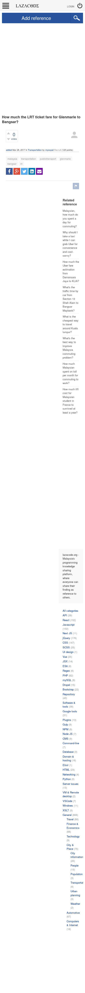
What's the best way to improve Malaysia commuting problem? (69, 348)
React (66, 620)
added (9, 149)
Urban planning (75, 893)
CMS (65, 738)
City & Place (70, 847)
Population (77, 874)
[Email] (39, 171)
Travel (70, 819)
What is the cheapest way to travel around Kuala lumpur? (70, 324)
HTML (66, 769)
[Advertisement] (42, 68)
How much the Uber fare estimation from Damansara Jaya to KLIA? (71, 271)
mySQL (67, 680)
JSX (65, 661)
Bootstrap (68, 689)
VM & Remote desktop (71, 794)
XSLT (66, 810)
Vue (65, 657)
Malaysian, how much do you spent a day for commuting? (70, 218)
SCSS (66, 647)
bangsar (12, 163)
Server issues (70, 784)
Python (67, 779)
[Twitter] (24, 171)
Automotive (73, 913)
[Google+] (16, 171)
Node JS (68, 734)
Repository (69, 694)
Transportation (35, 149)
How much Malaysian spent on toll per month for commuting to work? (70, 373)
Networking (69, 774)
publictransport (48, 158)
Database (68, 752)
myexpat (49, 149)
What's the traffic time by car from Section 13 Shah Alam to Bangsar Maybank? (70, 298)
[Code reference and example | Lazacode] (27, 5)
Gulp (65, 724)
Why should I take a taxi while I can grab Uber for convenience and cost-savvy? (70, 243)
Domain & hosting (68, 758)
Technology (73, 836)
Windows (68, 805)
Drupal (66, 685)
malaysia (12, 158)
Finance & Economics (73, 826)
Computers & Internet (73, 923)
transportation (28, 158)
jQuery (66, 638)
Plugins (67, 720)
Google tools (70, 711)
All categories (70, 611)
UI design (68, 652)
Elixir (65, 765)
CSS (65, 642)
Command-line (71, 743)
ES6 (65, 666)
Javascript (69, 624)
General (67, 815)
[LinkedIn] (31, 171)
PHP (65, 675)
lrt (21, 163)
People (74, 865)
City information (77, 855)
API (65, 615)
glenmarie (65, 158)
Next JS (67, 633)
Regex (66, 670)
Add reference (36, 17)
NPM (65, 729)
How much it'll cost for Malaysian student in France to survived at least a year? (70, 400)
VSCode (67, 801)
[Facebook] (9, 171)
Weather (75, 904)
